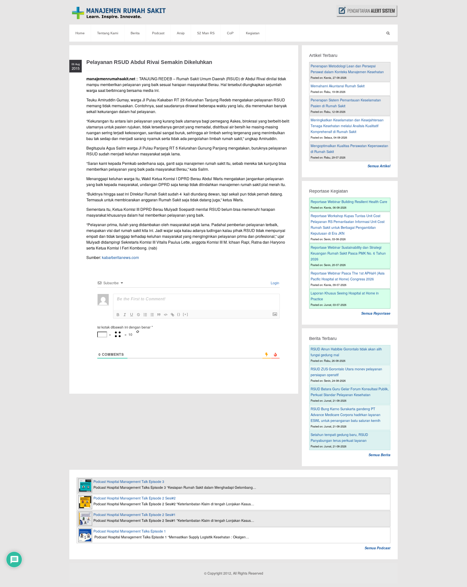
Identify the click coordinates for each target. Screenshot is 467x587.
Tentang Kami (107, 33)
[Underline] (131, 315)
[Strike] (138, 315)
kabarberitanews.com (120, 257)
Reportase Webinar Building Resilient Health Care (349, 201)
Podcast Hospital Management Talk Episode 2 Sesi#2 (134, 498)
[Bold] (118, 315)
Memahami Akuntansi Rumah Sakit (338, 85)
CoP (230, 33)
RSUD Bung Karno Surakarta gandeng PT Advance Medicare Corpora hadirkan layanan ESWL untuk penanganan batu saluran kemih (345, 414)
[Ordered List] (145, 315)
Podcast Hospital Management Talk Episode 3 (128, 481)
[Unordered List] (152, 315)
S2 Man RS (206, 33)
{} (178, 314)
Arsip (181, 33)
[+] (185, 314)
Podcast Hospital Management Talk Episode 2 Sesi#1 (134, 514)
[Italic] (124, 315)
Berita (135, 33)
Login (274, 282)
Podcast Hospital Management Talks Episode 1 (129, 531)
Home (80, 33)
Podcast (158, 33)
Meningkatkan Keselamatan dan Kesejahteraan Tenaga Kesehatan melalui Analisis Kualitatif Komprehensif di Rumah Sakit (347, 125)
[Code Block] (165, 315)
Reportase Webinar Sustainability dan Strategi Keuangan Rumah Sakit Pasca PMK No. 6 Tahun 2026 (348, 253)
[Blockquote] (158, 315)
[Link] (172, 315)
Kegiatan (253, 33)
